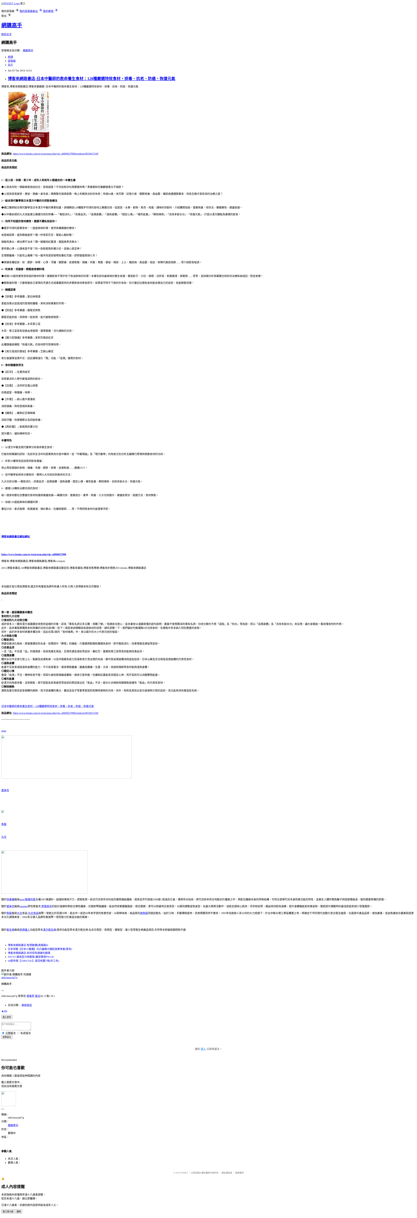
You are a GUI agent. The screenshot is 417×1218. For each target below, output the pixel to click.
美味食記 (27, 1005)
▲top (4, 1010)
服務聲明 (239, 1173)
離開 (19, 1211)
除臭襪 (10, 899)
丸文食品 (33, 913)
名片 (10, 64)
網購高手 (11, 25)
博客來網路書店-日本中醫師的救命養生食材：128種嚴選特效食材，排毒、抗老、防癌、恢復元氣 (91, 78)
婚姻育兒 (28, 50)
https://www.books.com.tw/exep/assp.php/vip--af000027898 (33, 554)
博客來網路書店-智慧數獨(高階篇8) (28, 945)
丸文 (4, 837)
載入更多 (7, 1017)
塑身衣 (5, 790)
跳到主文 (6, 34)
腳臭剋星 (30, 899)
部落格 (12, 61)
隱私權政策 (227, 1173)
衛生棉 (10, 929)
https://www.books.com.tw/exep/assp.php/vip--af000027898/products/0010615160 (55, 153)
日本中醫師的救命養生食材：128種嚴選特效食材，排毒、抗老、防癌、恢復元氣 (47, 706)
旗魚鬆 (144, 913)
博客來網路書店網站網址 (15, 536)
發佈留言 (7, 1037)
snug (3, 730)
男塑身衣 (46, 906)
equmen (24, 906)
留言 (37, 996)
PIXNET (184, 1173)
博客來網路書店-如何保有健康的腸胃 (29, 953)
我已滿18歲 (8, 1211)
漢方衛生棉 (49, 929)
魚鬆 (4, 824)
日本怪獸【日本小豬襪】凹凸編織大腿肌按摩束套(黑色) (40, 949)
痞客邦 (30, 996)
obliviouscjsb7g (9, 977)
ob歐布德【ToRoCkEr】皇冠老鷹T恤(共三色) (33, 960)
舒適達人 (25, 929)
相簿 (10, 57)
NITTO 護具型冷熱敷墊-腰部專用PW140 (31, 956)
